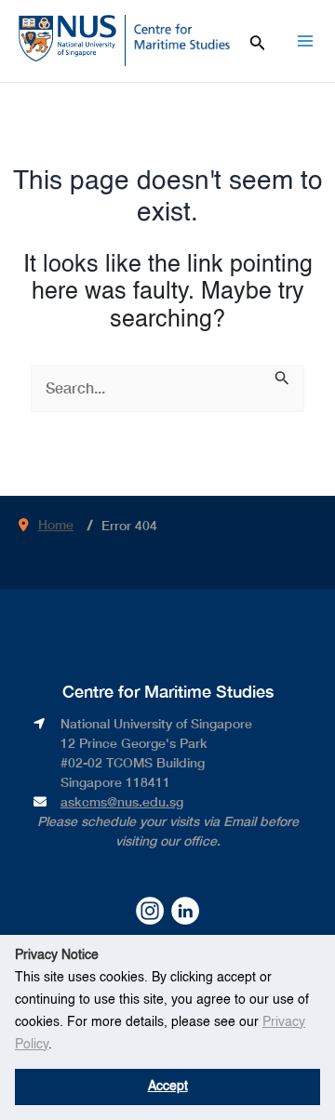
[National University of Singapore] (67, 37)
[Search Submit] (282, 376)
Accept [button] (168, 1086)
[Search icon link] (257, 40)
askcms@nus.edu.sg (121, 801)
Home (56, 524)
